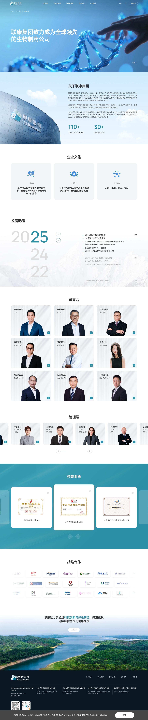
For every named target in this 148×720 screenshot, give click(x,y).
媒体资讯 (82, 3)
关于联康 (93, 3)
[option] (31, 181)
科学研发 (45, 3)
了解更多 (74, 630)
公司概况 (26, 11)
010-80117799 (41, 693)
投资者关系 (69, 3)
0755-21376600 (67, 693)
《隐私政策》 (103, 715)
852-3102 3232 (15, 696)
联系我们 (133, 3)
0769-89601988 (93, 693)
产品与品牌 (57, 3)
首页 (12, 11)
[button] (58, 451)
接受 (124, 715)
